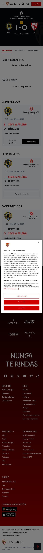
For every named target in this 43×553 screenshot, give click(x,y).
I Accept (21, 308)
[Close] (38, 242)
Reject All (21, 302)
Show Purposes (21, 296)
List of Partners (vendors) (11, 289)
